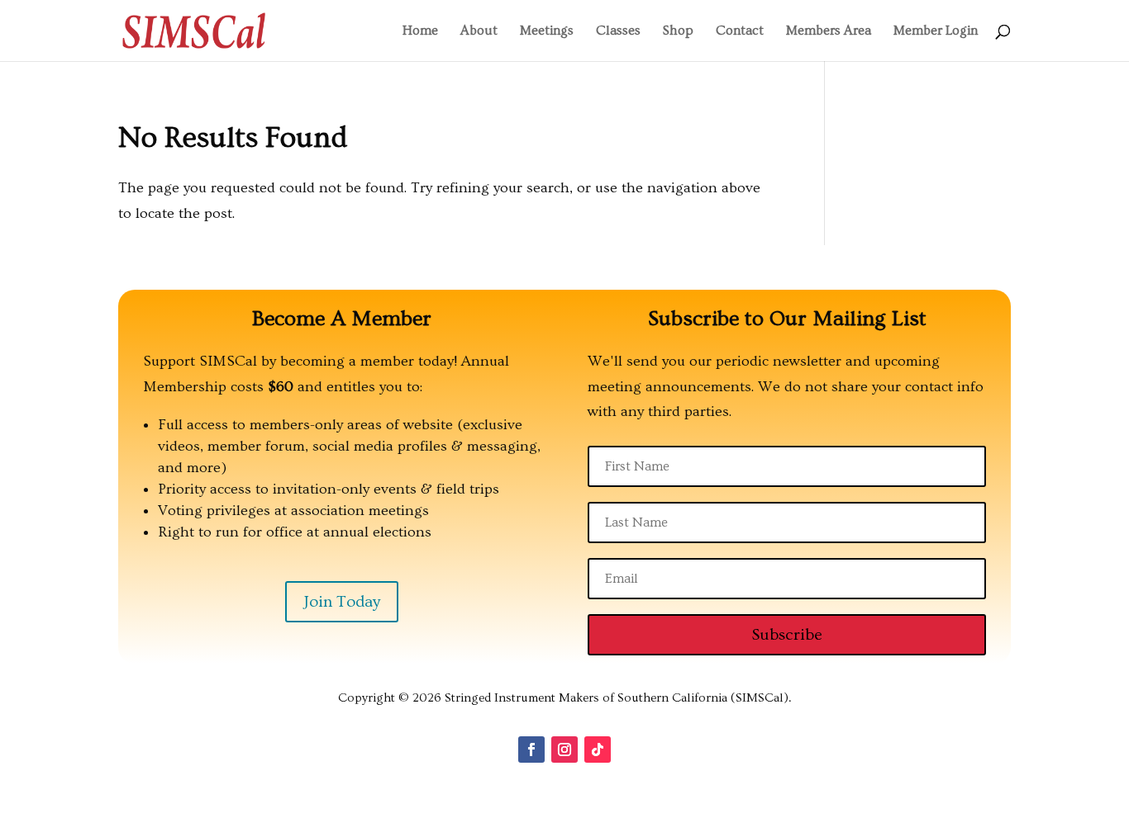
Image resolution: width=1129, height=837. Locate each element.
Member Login (935, 31)
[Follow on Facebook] (531, 749)
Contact (740, 31)
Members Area (828, 31)
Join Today (341, 602)
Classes (618, 31)
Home (420, 31)
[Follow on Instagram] (564, 749)
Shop (678, 31)
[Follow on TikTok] (597, 749)
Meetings (547, 31)
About (479, 31)
